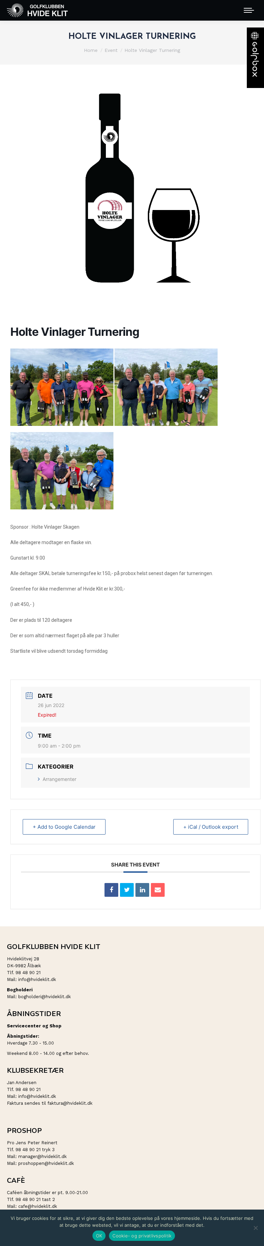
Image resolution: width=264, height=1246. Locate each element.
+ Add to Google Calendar (64, 827)
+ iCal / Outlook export (210, 827)
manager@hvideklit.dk (42, 1156)
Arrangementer (59, 779)
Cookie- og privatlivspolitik (142, 1235)
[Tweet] (127, 890)
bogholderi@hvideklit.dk (44, 996)
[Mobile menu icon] (249, 10)
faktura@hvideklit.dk (69, 1103)
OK (99, 1235)
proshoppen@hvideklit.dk (46, 1163)
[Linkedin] (142, 890)
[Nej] (255, 1227)
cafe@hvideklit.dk (37, 1206)
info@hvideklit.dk (37, 979)
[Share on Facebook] (111, 890)
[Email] (158, 890)
